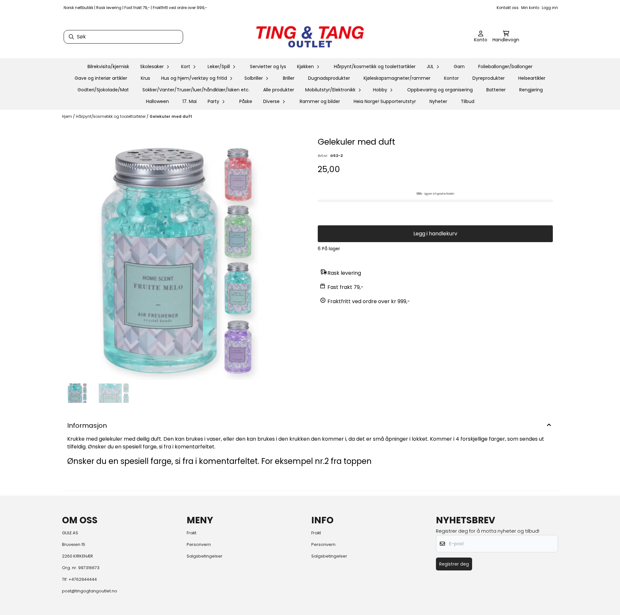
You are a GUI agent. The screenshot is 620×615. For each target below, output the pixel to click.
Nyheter (438, 101)
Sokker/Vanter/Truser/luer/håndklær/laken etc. (196, 90)
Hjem (67, 116)
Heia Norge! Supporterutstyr (385, 101)
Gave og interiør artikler (101, 78)
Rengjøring (531, 90)
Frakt (191, 533)
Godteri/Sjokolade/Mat (103, 90)
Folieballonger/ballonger (505, 66)
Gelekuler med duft (171, 116)
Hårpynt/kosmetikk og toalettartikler (375, 66)
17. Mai (189, 101)
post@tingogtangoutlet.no (89, 591)
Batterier (496, 90)
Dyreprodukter (488, 78)
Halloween (157, 101)
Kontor (451, 78)
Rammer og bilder (320, 101)
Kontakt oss (508, 7)
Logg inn (550, 7)
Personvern (199, 544)
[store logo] (310, 36)
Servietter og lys (268, 66)
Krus (145, 78)
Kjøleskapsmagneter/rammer (397, 78)
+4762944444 (82, 579)
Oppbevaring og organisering (440, 90)
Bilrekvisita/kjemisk (108, 66)
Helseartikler (531, 78)
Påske (245, 101)
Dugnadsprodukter (329, 78)
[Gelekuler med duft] (184, 258)
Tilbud (467, 101)
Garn (459, 66)
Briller (288, 78)
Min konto (530, 7)
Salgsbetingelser (204, 556)
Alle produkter (278, 90)
